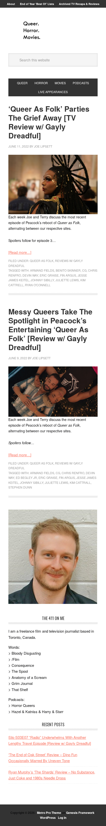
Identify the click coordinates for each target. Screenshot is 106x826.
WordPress (48, 817)
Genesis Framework (80, 812)
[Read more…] (19, 252)
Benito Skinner (68, 270)
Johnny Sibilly (42, 280)
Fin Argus (68, 275)
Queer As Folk (41, 260)
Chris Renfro (73, 473)
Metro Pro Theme (49, 812)
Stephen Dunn (20, 487)
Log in (62, 817)
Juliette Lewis (67, 280)
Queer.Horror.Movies (53, 30)
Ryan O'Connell (38, 285)
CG (84, 270)
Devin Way (30, 275)
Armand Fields (42, 270)
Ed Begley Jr (26, 477)
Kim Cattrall (80, 482)
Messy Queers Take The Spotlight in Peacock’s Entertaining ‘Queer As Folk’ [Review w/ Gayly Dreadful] (50, 329)
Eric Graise (49, 275)
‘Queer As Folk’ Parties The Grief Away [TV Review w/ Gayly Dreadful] (48, 122)
